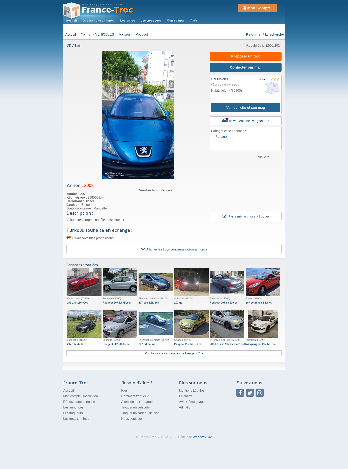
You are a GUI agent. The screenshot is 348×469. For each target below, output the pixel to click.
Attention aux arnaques (137, 401)
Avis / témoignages (192, 401)
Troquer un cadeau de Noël (140, 413)
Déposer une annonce (79, 401)
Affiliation (185, 407)
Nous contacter (132, 418)
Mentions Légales (191, 390)
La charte (185, 396)
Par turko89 (219, 79)
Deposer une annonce (99, 20)
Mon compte (176, 20)
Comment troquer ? (135, 396)
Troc (108, 10)
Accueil (71, 20)
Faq (124, 390)
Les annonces (73, 407)
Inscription (90, 396)
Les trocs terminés (76, 418)
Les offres (127, 20)
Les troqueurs (151, 20)
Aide (194, 20)
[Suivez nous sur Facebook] (240, 393)
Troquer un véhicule (135, 407)
